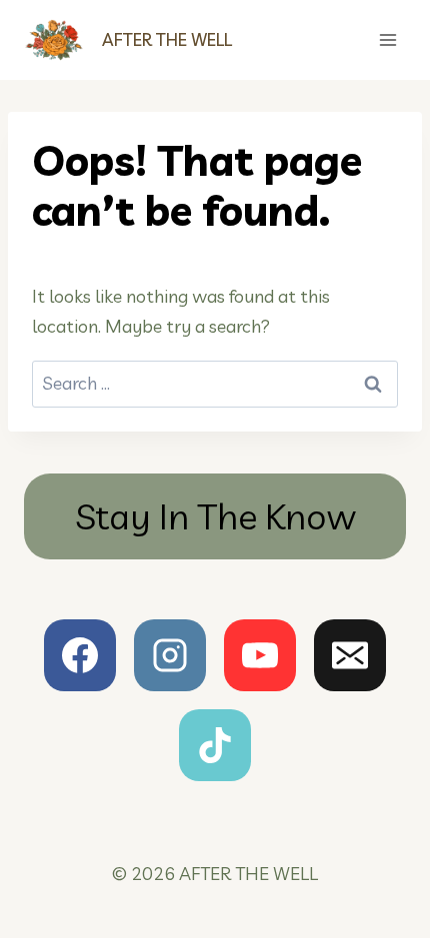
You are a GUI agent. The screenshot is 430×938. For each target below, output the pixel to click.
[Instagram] (170, 655)
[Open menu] (387, 39)
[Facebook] (80, 655)
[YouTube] (260, 655)
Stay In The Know (215, 515)
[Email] (350, 655)
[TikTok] (215, 745)
